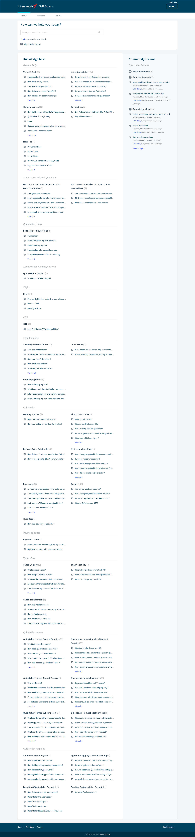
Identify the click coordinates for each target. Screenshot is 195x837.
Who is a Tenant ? (35, 683)
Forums (58, 15)
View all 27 (79, 100)
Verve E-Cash (31, 72)
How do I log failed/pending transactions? (45, 765)
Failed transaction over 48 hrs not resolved (151, 114)
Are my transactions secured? (88, 489)
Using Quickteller (81, 72)
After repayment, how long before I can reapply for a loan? (52, 394)
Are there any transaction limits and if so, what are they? (52, 489)
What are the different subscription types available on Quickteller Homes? (59, 732)
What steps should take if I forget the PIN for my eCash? (99, 574)
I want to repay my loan (37, 245)
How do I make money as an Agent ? (43, 792)
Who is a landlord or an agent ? (88, 648)
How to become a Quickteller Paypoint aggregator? (97, 769)
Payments (29, 483)
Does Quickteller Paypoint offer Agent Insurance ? (49, 779)
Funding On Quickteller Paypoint (89, 787)
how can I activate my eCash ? (40, 507)
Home (24, 15)
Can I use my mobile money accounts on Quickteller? (50, 498)
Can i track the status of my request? (91, 732)
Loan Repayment (33, 379)
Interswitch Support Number (40, 130)
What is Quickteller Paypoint (39, 278)
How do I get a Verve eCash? (40, 574)
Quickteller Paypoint (35, 273)
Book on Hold (33, 303)
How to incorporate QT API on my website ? (46, 459)
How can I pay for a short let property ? (91, 687)
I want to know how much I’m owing (42, 250)
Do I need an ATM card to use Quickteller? (45, 503)
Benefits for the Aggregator (40, 797)
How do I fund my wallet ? (86, 792)
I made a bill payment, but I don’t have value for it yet (50, 202)
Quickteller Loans (32, 224)
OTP (25, 317)
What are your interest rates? (40, 368)
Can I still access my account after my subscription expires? (53, 727)
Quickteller (29, 407)
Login (23, 39)
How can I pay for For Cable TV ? (41, 524)
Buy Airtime (78, 106)
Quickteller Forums (139, 65)
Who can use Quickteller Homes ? (42, 653)
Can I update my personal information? (91, 463)
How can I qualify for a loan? (39, 359)
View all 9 (31, 259)
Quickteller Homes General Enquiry (42, 639)
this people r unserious (143, 137)
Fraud (30, 121)
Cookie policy (169, 827)
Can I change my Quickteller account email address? (97, 454)
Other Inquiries (32, 106)
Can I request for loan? (37, 349)
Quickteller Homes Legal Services (89, 712)
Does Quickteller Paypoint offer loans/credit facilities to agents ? (55, 774)
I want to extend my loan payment (42, 240)
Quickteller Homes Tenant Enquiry (42, 678)
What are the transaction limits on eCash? (45, 579)
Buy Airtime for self (83, 116)
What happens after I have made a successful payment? (98, 697)
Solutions (41, 15)
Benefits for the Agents (38, 801)
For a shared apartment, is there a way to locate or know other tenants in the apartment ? (66, 701)
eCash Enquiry (31, 564)
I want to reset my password (87, 459)
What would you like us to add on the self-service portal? (157, 82)
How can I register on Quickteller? (42, 419)
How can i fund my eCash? (38, 604)
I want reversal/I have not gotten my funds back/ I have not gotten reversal (60, 544)
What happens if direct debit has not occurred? (48, 389)
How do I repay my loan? (38, 384)
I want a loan (33, 236)
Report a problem (143, 109)
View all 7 (31, 170)
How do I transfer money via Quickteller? (92, 95)
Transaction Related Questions (39, 177)
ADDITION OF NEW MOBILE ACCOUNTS (148, 93)
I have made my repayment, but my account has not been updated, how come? (108, 354)
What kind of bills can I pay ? (87, 438)
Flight (26, 287)
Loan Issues (78, 344)
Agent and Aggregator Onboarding (90, 755)
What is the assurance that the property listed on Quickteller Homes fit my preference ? (65, 687)
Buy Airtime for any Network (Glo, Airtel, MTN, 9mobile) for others (103, 112)
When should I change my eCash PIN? (90, 570)
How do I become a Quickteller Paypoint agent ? (95, 760)
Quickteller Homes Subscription (41, 712)
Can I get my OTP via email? (39, 193)
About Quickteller (81, 414)
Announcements (142, 71)
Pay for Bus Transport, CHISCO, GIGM (43, 160)
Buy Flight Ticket (35, 308)
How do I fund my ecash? (38, 81)
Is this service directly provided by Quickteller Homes (98, 722)
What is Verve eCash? (37, 570)
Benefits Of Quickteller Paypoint (41, 787)
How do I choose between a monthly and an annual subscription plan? (57, 736)
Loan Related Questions (36, 230)
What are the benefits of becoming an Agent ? (94, 774)
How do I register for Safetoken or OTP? (92, 498)
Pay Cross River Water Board (40, 165)
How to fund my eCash (37, 614)
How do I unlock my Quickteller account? (92, 77)
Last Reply (137, 89)
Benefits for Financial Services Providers (45, 810)
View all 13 (32, 373)
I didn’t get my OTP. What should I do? (43, 329)
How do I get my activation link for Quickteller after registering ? (102, 433)
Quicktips (29, 518)
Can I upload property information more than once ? (97, 667)
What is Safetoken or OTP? (86, 503)
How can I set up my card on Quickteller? (45, 424)
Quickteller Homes (33, 632)
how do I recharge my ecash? (40, 86)
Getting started (32, 414)
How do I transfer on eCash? (39, 618)
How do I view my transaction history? (91, 86)
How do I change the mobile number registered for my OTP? (100, 81)
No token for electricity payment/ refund (45, 549)
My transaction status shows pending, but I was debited (99, 198)
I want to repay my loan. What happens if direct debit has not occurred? (58, 398)
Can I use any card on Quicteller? (89, 428)
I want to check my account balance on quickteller (49, 77)
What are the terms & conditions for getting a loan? (49, 354)
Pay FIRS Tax (33, 151)
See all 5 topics (138, 148)
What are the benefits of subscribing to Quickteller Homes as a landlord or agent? (62, 718)
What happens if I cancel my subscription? (45, 722)
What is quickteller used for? (87, 424)
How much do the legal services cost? (91, 736)
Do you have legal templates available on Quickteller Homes (100, 727)
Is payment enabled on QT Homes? (90, 683)
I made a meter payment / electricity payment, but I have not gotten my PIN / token (63, 207)
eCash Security (80, 564)
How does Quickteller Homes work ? (43, 648)
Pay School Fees (35, 146)
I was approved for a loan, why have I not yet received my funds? (102, 349)
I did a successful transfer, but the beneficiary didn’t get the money (56, 198)
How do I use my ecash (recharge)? (42, 95)
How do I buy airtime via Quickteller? (90, 91)
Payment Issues (31, 532)
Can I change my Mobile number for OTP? (92, 493)
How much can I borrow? (38, 363)
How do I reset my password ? (40, 769)
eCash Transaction (34, 599)
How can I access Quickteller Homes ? (44, 662)
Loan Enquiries (31, 338)
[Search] (99, 32)
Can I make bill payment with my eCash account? (48, 623)
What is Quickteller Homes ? (39, 644)
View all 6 (78, 442)
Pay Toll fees (33, 156)
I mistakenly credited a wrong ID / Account (45, 212)
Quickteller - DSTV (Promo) (39, 116)
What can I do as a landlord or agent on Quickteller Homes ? (100, 652)
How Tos (29, 141)
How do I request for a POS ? (40, 760)
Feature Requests (143, 77)
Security (76, 483)
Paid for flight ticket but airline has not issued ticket (50, 299)
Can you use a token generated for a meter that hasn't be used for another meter (62, 126)
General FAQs (30, 65)
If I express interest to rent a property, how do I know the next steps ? (57, 697)
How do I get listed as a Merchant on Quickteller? (48, 454)
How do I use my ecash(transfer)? (42, 91)
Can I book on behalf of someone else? (91, 692)
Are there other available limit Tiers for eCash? (47, 584)
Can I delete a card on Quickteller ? (90, 473)
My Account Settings (83, 449)
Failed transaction (140, 125)
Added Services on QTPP (37, 755)
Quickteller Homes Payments (87, 678)
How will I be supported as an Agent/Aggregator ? (96, 779)
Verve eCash (29, 558)
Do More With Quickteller (37, 449)
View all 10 (32, 135)
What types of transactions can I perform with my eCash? (52, 609)
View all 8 (31, 100)
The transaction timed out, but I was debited (94, 193)
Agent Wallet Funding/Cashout (39, 266)
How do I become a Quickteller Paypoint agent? (48, 112)
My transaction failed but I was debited (91, 202)
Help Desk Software (92, 834)
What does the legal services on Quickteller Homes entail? (100, 718)
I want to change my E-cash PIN (88, 579)
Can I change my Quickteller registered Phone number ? (99, 468)
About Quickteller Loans (37, 344)
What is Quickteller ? (84, 419)
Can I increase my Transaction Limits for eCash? (48, 588)
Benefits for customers (38, 806)
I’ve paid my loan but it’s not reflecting (44, 254)
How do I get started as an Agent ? (89, 765)
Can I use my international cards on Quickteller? (48, 493)
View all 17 (79, 671)
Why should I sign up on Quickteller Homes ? (46, 658)
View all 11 (32, 667)
